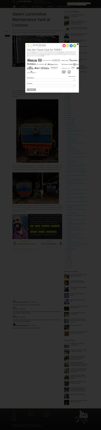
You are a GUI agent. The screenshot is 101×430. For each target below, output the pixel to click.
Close (78, 44)
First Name (50, 83)
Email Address (50, 77)
